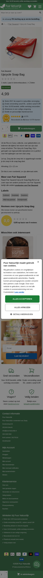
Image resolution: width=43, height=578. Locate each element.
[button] (21, 314)
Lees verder (19, 292)
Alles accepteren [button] (22, 299)
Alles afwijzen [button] (22, 307)
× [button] (38, 262)
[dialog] (21, 289)
